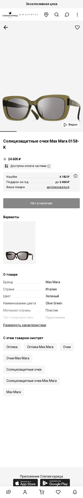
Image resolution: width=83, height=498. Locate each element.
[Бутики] (46, 14)
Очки (67, 347)
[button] (67, 14)
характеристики (24, 325)
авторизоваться (58, 187)
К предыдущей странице (6, 27)
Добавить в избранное (77, 27)
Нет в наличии (41, 203)
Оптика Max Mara (40, 347)
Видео (72, 124)
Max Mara (13, 392)
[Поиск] (57, 14)
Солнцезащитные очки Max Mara (31, 381)
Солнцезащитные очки (24, 369)
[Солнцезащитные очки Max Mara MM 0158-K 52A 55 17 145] (19, 242)
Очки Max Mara (17, 358)
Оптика (12, 347)
